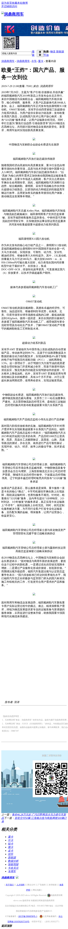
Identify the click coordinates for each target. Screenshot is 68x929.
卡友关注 (13, 867)
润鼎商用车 (8, 61)
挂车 (10, 854)
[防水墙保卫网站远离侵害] (17, 877)
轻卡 (10, 843)
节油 (46, 55)
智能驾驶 (13, 864)
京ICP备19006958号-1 (27, 916)
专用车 (12, 871)
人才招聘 (20, 885)
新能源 (60, 51)
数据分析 (13, 861)
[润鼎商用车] (12, 14)
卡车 (34, 61)
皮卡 (10, 850)
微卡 (10, 847)
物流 (52, 51)
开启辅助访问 (9, 6)
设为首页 (6, 2)
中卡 (10, 840)
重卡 (40, 61)
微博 (25, 2)
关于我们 (10, 885)
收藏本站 (17, 2)
